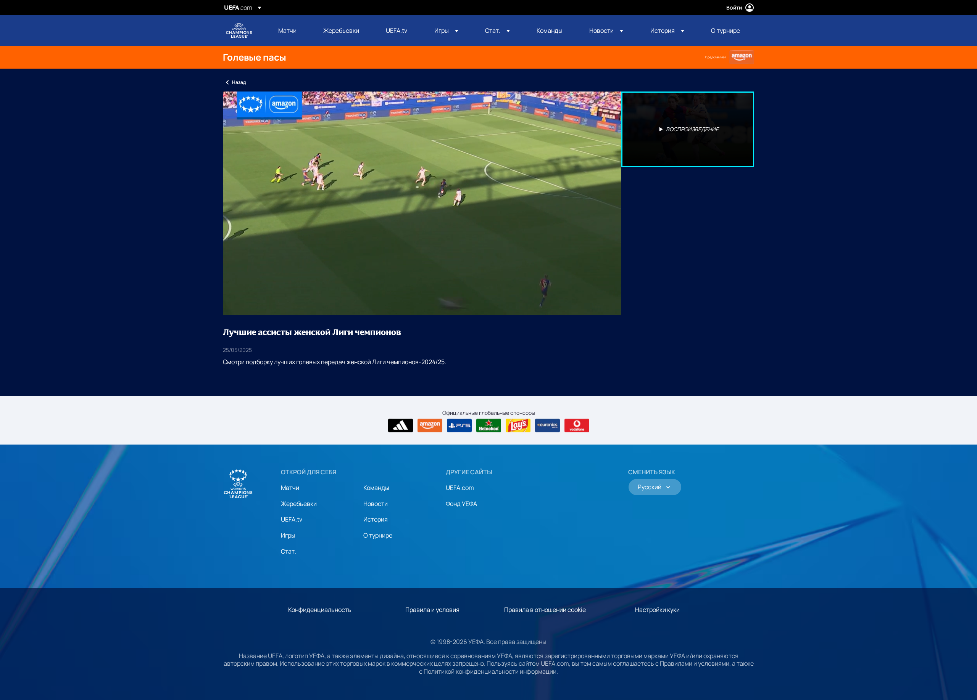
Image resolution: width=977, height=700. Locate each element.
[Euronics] (547, 425)
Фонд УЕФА (461, 503)
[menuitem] (291, 30)
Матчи (290, 487)
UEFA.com (460, 487)
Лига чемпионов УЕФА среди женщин (239, 30)
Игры (288, 535)
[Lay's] (518, 425)
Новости (375, 503)
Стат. (288, 551)
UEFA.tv (291, 519)
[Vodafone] (576, 425)
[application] (422, 203)
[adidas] (400, 425)
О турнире (377, 535)
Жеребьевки (299, 503)
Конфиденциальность (319, 609)
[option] (687, 129)
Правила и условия (432, 609)
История (375, 519)
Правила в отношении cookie (545, 609)
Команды (376, 487)
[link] (287, 30)
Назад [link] (239, 82)
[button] (446, 30)
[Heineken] (488, 425)
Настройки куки (657, 609)
